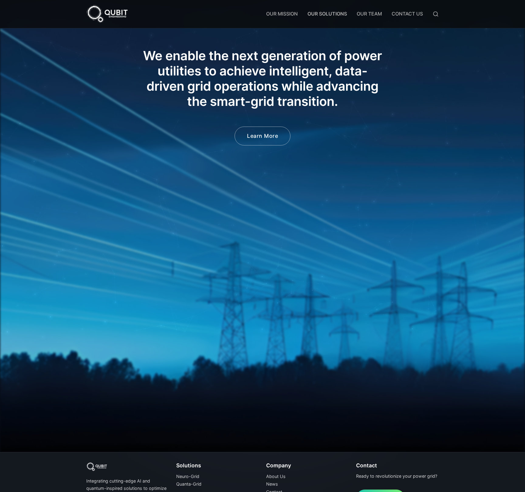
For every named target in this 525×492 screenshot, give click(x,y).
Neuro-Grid (187, 476)
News (272, 484)
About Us (276, 476)
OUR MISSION (282, 14)
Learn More (262, 136)
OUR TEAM (369, 14)
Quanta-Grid (188, 484)
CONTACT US (407, 14)
